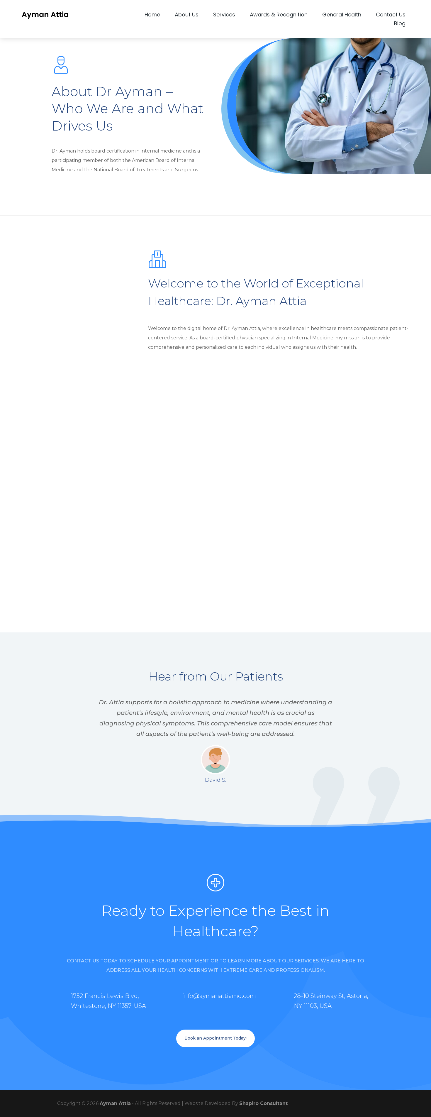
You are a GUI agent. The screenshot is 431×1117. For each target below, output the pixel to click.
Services (224, 15)
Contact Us (390, 15)
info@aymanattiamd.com (219, 995)
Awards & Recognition (279, 15)
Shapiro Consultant (263, 1103)
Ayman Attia (115, 1103)
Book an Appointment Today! (215, 1038)
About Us (186, 15)
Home (152, 15)
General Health (341, 15)
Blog (399, 24)
